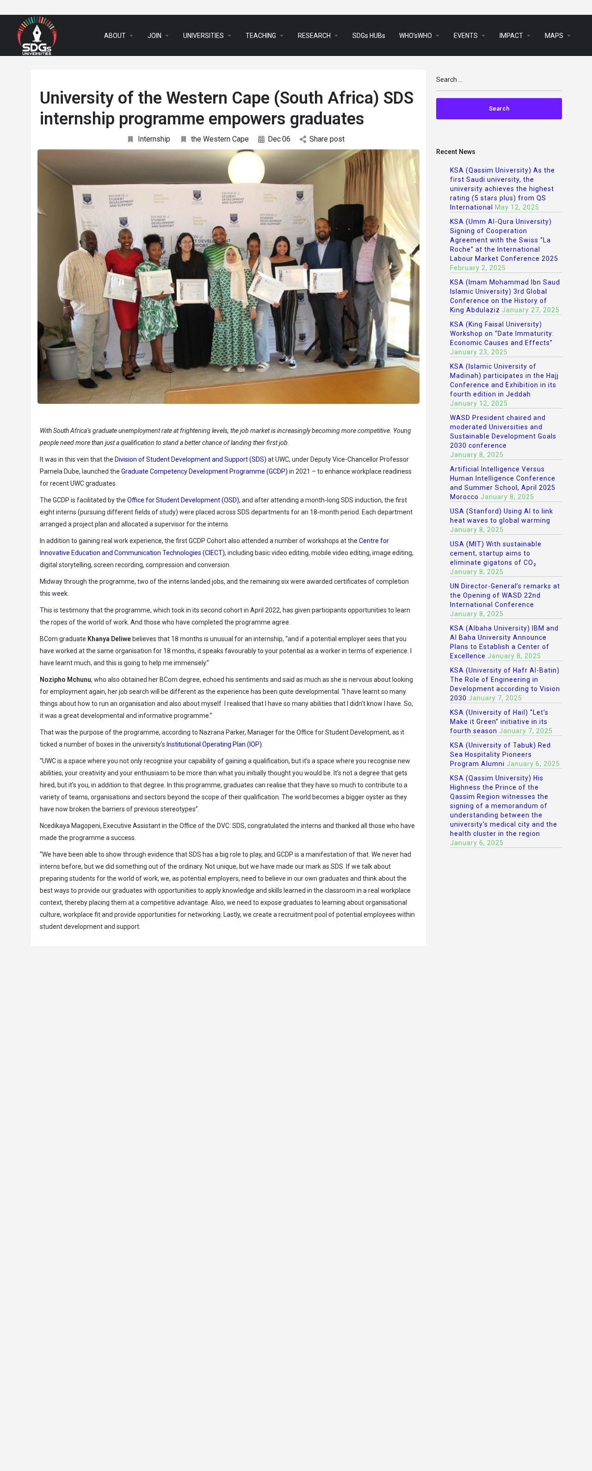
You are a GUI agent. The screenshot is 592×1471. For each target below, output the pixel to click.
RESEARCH (314, 35)
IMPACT (511, 35)
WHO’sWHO (415, 35)
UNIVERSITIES (203, 35)
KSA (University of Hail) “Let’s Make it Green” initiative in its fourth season (499, 722)
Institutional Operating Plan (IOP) (214, 744)
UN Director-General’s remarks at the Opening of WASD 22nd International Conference (505, 595)
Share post (327, 139)
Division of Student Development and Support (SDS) (190, 459)
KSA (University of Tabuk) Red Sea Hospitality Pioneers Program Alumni (500, 754)
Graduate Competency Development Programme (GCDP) (204, 471)
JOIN (154, 35)
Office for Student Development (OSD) (182, 500)
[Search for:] (499, 83)
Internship (154, 139)
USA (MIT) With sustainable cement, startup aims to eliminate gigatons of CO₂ (496, 553)
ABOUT (115, 35)
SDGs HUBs (368, 35)
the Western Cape (220, 139)
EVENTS (466, 35)
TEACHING (261, 35)
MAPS (554, 35)
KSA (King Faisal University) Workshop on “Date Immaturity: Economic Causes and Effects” (502, 333)
